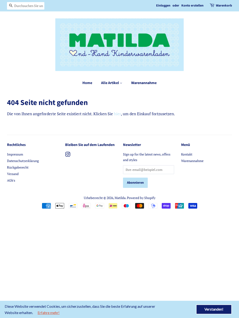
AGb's (11, 180)
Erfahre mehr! (49, 312)
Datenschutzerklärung (23, 161)
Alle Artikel (110, 82)
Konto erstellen (192, 5)
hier (117, 113)
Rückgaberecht (17, 167)
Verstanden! (213, 309)
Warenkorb (224, 5)
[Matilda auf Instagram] (67, 155)
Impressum (15, 154)
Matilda (120, 198)
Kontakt (186, 154)
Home (87, 82)
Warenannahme (144, 82)
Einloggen (163, 5)
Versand (13, 174)
